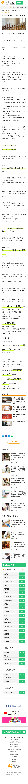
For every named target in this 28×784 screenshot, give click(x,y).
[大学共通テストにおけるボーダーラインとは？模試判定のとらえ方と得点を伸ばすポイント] (6, 494)
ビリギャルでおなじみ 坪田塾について (14, 737)
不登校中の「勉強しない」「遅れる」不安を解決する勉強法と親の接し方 (18, 545)
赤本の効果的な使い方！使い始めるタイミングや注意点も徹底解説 (18, 505)
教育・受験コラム (6, 12)
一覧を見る (14, 442)
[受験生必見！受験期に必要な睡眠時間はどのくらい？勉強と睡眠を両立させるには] (6, 457)
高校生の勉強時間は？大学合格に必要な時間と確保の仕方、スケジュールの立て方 (18, 523)
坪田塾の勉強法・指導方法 (14, 742)
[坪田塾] (14, 767)
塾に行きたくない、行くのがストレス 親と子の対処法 (18, 534)
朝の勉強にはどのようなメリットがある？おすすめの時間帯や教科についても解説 (18, 481)
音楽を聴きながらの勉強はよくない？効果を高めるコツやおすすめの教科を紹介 (18, 469)
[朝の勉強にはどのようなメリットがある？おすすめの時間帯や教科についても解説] (6, 482)
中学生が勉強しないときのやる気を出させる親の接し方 (18, 556)
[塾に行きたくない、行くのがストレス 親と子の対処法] (6, 535)
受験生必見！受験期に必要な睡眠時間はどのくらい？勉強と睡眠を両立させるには (18, 456)
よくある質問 (14, 756)
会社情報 (14, 759)
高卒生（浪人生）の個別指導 (14, 749)
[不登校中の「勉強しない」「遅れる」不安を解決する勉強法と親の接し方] (6, 545)
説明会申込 (22, 574)
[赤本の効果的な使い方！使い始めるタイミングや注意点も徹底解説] (6, 507)
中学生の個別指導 (14, 744)
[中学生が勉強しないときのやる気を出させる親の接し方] (6, 557)
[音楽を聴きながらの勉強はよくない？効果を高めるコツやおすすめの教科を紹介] (6, 469)
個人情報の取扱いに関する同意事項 (14, 772)
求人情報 (14, 761)
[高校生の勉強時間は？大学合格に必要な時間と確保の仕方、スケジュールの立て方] (6, 523)
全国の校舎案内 (14, 754)
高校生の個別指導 (14, 747)
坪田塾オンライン (14, 751)
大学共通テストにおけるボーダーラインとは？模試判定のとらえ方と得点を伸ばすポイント (18, 494)
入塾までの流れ (14, 739)
